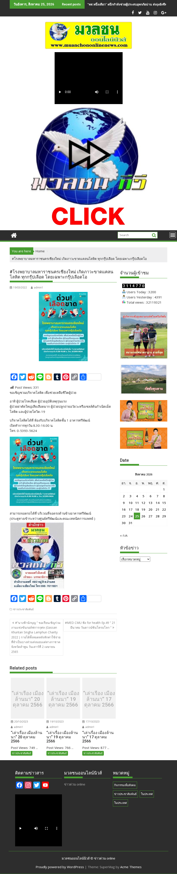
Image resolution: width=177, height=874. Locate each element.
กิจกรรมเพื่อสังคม (125, 785)
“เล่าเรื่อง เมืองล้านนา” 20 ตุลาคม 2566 (28, 699)
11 (137, 503)
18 (137, 509)
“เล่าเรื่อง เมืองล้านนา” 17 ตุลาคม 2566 (99, 699)
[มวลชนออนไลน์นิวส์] (14, 234)
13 (150, 503)
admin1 (38, 287)
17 (131, 509)
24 (131, 516)
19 (143, 509)
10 (131, 503)
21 (158, 509)
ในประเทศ (120, 803)
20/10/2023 (21, 721)
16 (124, 509)
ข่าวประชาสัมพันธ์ (23, 609)
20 (150, 509)
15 (164, 503)
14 (158, 503)
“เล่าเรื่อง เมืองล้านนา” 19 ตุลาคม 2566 (63, 699)
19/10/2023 (56, 721)
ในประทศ (147, 794)
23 (124, 516)
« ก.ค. (124, 535)
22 (164, 509)
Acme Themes (131, 867)
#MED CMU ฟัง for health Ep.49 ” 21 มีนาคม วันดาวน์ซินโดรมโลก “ (90, 625)
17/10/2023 (92, 721)
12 (143, 503)
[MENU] (172, 235)
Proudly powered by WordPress (60, 867)
